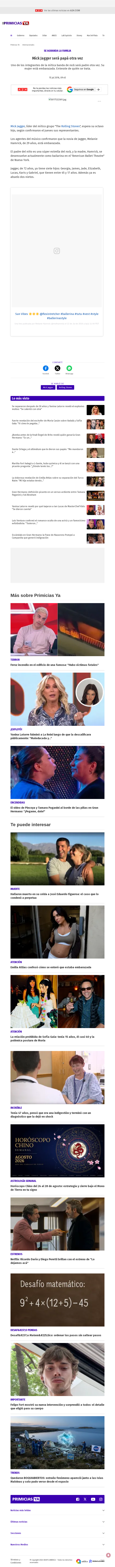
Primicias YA (15, 45)
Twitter (57, 374)
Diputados (33, 35)
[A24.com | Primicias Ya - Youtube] (93, 1499)
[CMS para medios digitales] (96, 1561)
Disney (79, 35)
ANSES (54, 35)
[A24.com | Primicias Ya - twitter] (85, 1499)
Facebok (46, 374)
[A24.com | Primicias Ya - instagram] (100, 1499)
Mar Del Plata (92, 35)
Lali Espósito (67, 35)
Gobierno (20, 35)
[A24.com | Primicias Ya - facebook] (77, 1499)
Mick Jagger (18, 126)
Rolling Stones (70, 126)
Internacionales (28, 45)
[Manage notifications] (108, 1555)
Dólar (44, 35)
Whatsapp (69, 374)
